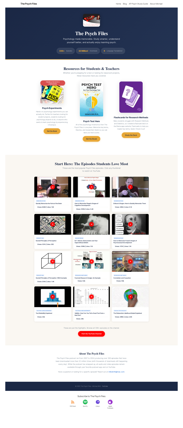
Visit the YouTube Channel (91, 334)
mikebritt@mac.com (116, 372)
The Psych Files (29, 3)
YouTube (105, 386)
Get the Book (52, 131)
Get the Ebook (91, 139)
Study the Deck (131, 135)
